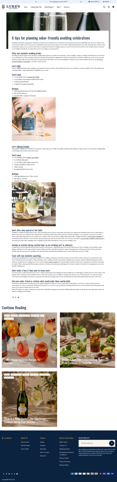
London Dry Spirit (33, 77)
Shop (25, 7)
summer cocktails (9, 318)
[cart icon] (113, 7)
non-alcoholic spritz (44, 374)
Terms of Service (64, 462)
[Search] (104, 7)
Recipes (42, 445)
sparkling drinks (35, 315)
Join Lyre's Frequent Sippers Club (69, 2)
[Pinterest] (18, 297)
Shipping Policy (64, 449)
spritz (42, 315)
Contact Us (67, 7)
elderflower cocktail (16, 374)
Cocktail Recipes (48, 7)
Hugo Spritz (26, 374)
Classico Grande (52, 262)
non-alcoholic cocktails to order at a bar (92, 238)
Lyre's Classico (34, 374)
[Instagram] (12, 474)
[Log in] (109, 7)
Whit (28, 158)
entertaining (14, 315)
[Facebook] (13, 297)
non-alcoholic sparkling (94, 236)
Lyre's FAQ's (25, 449)
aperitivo (7, 315)
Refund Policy (64, 465)
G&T (19, 66)
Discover (43, 456)
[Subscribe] (111, 443)
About (58, 7)
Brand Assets (25, 445)
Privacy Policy (64, 458)
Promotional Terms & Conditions (66, 453)
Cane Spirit (34, 158)
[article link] (52, 364)
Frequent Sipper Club (36, 7)
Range (42, 442)
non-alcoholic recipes (24, 315)
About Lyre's (25, 442)
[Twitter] (16, 297)
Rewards (43, 449)
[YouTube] (17, 474)
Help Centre (63, 442)
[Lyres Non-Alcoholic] (11, 7)
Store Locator (44, 452)
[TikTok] (14, 474)
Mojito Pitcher (23, 146)
